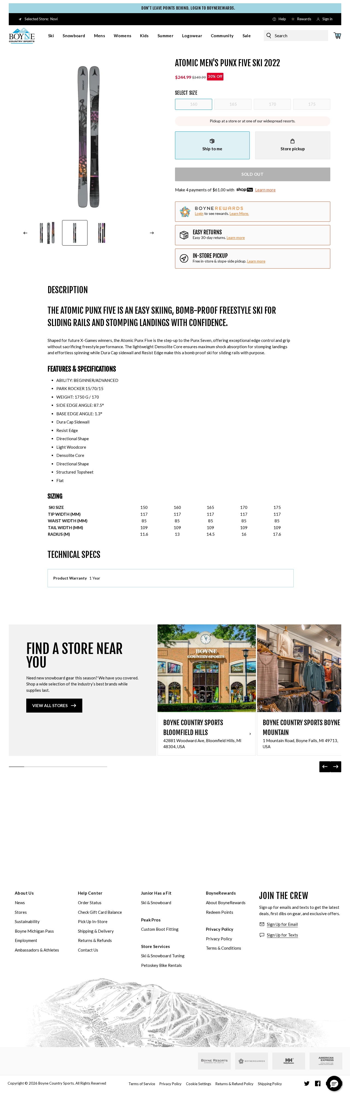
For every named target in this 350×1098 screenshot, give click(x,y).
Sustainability (27, 921)
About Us (24, 892)
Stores (21, 912)
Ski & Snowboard (156, 902)
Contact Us (88, 949)
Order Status (89, 902)
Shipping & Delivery (96, 931)
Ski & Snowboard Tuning (163, 955)
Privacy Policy (220, 929)
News (20, 902)
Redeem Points (219, 912)
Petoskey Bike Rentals (161, 965)
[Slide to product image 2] (75, 233)
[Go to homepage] (22, 35)
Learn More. (239, 213)
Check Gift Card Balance (100, 912)
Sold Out (252, 174)
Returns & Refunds (95, 940)
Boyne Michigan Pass (34, 931)
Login (199, 213)
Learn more (265, 189)
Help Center (90, 892)
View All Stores (50, 705)
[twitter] (307, 1083)
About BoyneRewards (226, 902)
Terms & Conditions (223, 948)
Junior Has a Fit (156, 892)
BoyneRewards (221, 892)
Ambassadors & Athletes (37, 949)
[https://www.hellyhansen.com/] (289, 1061)
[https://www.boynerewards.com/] (251, 1061)
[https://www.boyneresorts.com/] (214, 1061)
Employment (26, 940)
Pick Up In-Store (92, 921)
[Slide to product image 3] (102, 233)
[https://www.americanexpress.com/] (326, 1061)
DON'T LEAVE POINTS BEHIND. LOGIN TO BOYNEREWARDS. (179, 8)
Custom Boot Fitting (160, 929)
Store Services (155, 946)
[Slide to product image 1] (47, 233)
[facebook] (317, 1083)
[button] (334, 1083)
